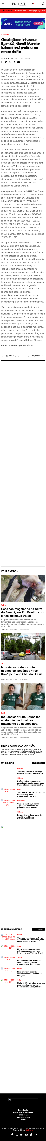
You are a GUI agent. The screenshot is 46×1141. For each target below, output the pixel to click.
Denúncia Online (23, 1117)
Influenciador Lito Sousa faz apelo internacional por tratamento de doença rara (20, 720)
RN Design (29, 1130)
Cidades (5, 35)
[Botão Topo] (35, 1134)
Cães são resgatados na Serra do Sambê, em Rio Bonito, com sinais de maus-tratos (22, 612)
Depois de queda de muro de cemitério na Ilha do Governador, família (29, 817)
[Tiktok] (30, 1134)
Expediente (23, 1110)
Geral (3, 663)
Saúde (3, 713)
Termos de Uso (23, 1115)
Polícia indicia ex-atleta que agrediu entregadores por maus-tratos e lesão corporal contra (31, 783)
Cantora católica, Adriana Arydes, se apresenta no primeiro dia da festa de (28, 805)
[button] (6, 62)
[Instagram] (16, 1134)
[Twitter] (20, 1134)
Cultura (19, 789)
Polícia (3, 605)
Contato (23, 1120)
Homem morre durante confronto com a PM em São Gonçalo (29, 974)
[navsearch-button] (43, 4)
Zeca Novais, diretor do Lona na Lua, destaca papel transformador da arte (31, 794)
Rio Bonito (21, 800)
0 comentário (26, 58)
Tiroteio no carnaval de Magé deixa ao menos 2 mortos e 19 (30, 773)
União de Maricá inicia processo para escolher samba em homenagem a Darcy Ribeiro (31, 985)
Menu (3, 4)
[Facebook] (11, 1134)
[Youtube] (25, 1134)
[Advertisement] (23, 463)
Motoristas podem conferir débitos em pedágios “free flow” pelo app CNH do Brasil (21, 671)
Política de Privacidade (23, 1112)
